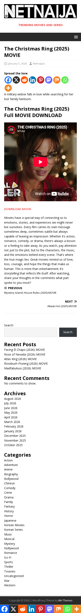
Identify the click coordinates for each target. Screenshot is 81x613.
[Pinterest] (40, 80)
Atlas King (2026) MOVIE (20, 359)
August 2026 (12, 399)
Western (9, 585)
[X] (16, 80)
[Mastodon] (48, 80)
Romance (10, 553)
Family (8, 502)
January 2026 (13, 431)
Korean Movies (14, 525)
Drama (9, 497)
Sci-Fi (7, 557)
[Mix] (56, 80)
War (7, 581)
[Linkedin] (32, 80)
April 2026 (10, 417)
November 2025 (15, 440)
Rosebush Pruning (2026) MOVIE (26, 363)
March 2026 (12, 422)
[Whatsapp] (65, 80)
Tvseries (9, 571)
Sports (8, 562)
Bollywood (11, 479)
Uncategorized (14, 576)
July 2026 (10, 403)
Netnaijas (39, 63)
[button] (75, 37)
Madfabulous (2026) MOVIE (22, 368)
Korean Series (13, 530)
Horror (8, 516)
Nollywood (11, 548)
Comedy (9, 488)
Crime (8, 492)
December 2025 (15, 436)
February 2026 (13, 426)
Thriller (8, 567)
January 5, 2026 (17, 63)
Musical (9, 539)
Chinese (9, 483)
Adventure (11, 465)
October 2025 (13, 445)
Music (8, 534)
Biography (11, 474)
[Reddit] (24, 80)
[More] (8, 88)
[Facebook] (8, 80)
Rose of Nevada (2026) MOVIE (24, 354)
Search (8, 325)
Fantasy (9, 506)
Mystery (9, 544)
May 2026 (10, 412)
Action (8, 460)
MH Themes (65, 600)
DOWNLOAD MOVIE (17, 209)
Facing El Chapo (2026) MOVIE (24, 350)
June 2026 (10, 408)
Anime (8, 469)
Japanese (10, 520)
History (9, 511)
